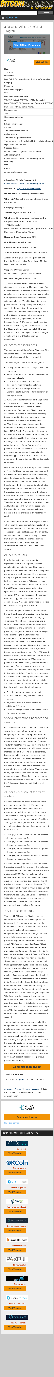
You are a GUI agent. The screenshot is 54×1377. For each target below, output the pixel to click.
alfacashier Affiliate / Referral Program (21, 1089)
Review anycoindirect (16, 1207)
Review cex (21, 1149)
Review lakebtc (19, 1246)
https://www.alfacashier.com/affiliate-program (24, 183)
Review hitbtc (20, 1284)
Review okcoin (19, 1168)
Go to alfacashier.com (27, 1066)
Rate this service (11, 1123)
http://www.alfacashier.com (29, 188)
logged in (22, 1079)
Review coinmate (18, 1323)
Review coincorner (17, 1303)
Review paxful (19, 1265)
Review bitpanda (18, 1188)
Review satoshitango (16, 1226)
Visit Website (42, 62)
